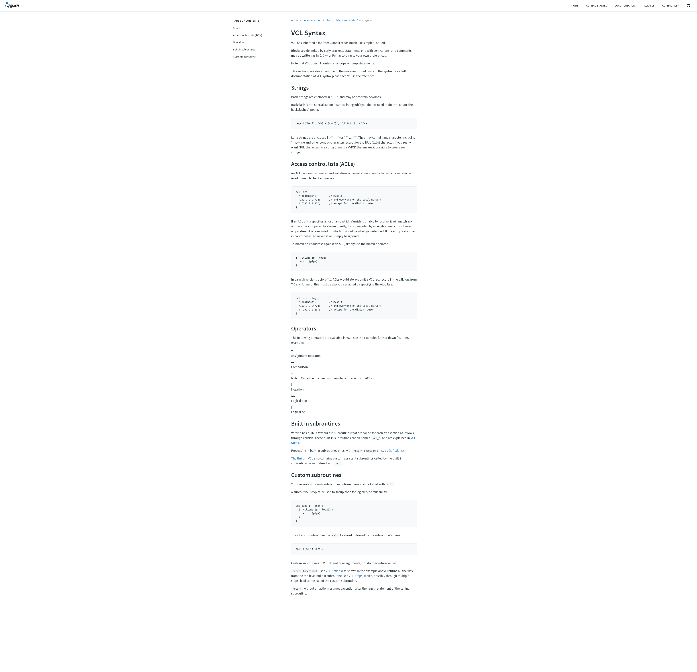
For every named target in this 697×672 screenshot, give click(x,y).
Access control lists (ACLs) (247, 35)
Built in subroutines (244, 49)
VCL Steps (355, 576)
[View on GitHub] (687, 5)
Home (574, 5)
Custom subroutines (244, 56)
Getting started (596, 5)
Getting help (670, 5)
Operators (238, 42)
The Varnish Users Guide (340, 20)
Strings (237, 28)
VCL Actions (395, 450)
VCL (349, 76)
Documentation (625, 5)
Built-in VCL (305, 458)
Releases (649, 5)
